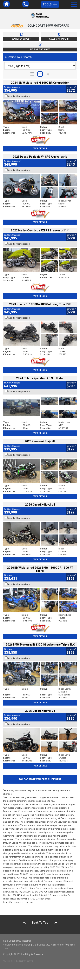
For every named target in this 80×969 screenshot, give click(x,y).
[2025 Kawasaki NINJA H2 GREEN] (40, 471)
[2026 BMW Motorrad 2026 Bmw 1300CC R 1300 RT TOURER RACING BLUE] (40, 600)
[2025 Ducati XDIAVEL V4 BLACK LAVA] (40, 740)
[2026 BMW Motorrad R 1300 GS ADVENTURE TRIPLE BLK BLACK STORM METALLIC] (40, 674)
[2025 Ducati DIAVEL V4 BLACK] (40, 534)
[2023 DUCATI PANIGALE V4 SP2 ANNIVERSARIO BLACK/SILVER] (40, 186)
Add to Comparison (19, 96)
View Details (40, 148)
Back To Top (40, 922)
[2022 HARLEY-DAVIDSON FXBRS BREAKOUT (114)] (40, 260)
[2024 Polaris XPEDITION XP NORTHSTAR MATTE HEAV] (40, 407)
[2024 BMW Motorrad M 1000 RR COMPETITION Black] (40, 112)
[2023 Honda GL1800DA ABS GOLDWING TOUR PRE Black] (40, 334)
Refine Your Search (18, 57)
